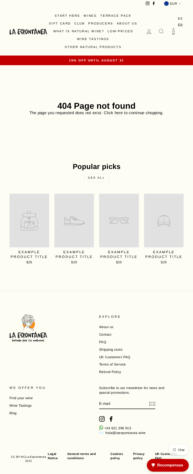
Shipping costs (110, 349)
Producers (100, 23)
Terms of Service (112, 364)
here (119, 113)
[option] (180, 18)
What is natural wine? (78, 31)
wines (90, 15)
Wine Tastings (93, 39)
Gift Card (60, 23)
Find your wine (21, 398)
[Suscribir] (152, 404)
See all (96, 177)
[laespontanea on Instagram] (102, 419)
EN (180, 24)
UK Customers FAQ (114, 357)
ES (180, 18)
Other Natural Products (93, 47)
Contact (105, 334)
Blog (13, 413)
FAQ (102, 342)
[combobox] (180, 24)
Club (79, 23)
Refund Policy (110, 372)
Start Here (67, 15)
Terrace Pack (115, 15)
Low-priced (120, 31)
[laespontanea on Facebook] (111, 419)
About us (127, 23)
